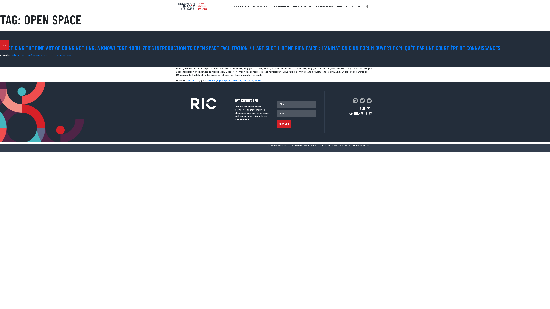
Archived (191, 80)
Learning (241, 6)
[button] (367, 6)
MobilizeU (261, 6)
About (342, 6)
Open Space (224, 80)
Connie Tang (64, 55)
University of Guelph (242, 80)
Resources (324, 6)
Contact (366, 108)
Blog (356, 6)
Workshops (260, 80)
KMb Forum (302, 6)
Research (281, 6)
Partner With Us (360, 113)
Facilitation (210, 80)
